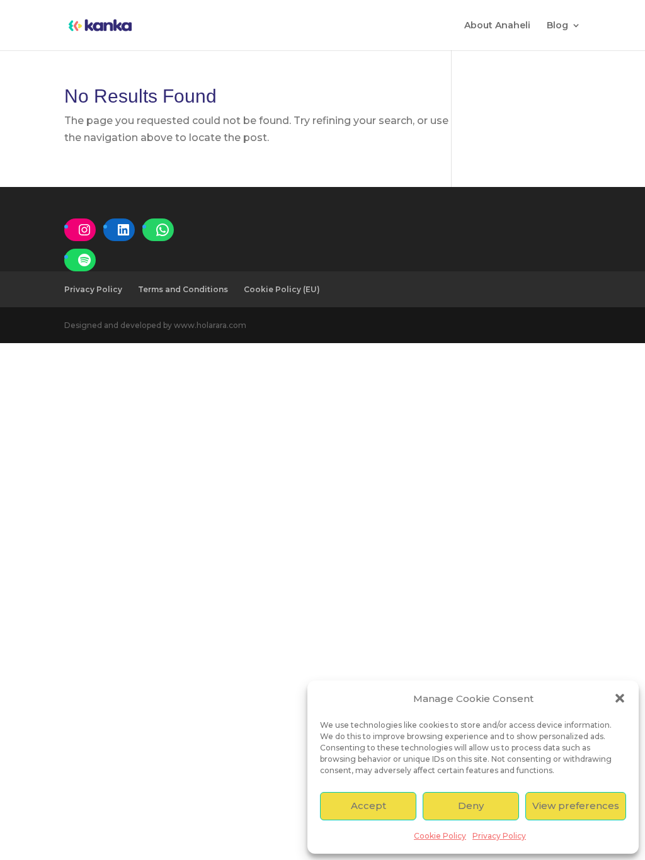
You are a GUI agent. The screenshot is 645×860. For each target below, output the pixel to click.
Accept (368, 806)
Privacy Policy (499, 835)
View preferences (575, 806)
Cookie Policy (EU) (282, 289)
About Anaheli (497, 26)
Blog (557, 26)
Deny (471, 806)
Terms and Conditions (183, 289)
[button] (620, 698)
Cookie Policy (440, 835)
